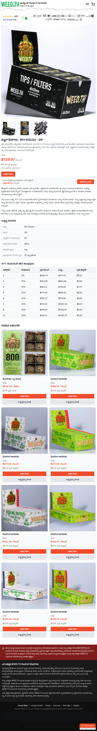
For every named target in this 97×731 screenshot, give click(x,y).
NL (40, 716)
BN (29, 714)
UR (10, 716)
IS (34, 718)
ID (66, 714)
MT (46, 718)
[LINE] (24, 18)
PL (44, 716)
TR (48, 716)
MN (14, 716)
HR (5, 718)
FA (55, 718)
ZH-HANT (29, 716)
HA (75, 718)
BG (14, 718)
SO (32, 721)
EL (57, 716)
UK (53, 716)
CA (38, 718)
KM (74, 714)
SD (70, 721)
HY (88, 714)
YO (83, 718)
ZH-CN (11, 714)
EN (5, 714)
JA (37, 714)
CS (61, 716)
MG (27, 721)
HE (59, 718)
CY (51, 718)
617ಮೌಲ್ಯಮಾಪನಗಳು (10, 19)
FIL (70, 714)
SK (91, 716)
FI (82, 716)
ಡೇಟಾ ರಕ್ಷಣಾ (66, 705)
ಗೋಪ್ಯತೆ (47, 705)
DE (41, 714)
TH (49, 714)
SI (6, 716)
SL (30, 718)
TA (36, 721)
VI (58, 714)
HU (65, 716)
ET (26, 718)
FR (45, 714)
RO (70, 716)
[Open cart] (93, 4)
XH (92, 718)
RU (33, 714)
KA (83, 714)
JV (23, 716)
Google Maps (23, 705)
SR (10, 718)
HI (16, 714)
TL (19, 716)
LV (22, 718)
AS (66, 721)
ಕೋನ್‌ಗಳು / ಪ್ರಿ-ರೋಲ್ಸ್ (12, 379)
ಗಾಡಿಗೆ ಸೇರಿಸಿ (8, 174)
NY (23, 721)
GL (42, 718)
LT (18, 718)
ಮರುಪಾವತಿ (56, 705)
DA (78, 716)
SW (70, 718)
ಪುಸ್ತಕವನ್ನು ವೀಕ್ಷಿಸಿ (86, 182)
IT (36, 716)
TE (40, 721)
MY (79, 714)
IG (87, 718)
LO (74, 721)
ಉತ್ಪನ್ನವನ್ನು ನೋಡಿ (24, 402)
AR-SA (64, 718)
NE (92, 714)
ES (20, 714)
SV (74, 716)
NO (86, 716)
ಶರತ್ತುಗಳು (76, 705)
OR (61, 721)
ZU (79, 718)
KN (49, 721)
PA (57, 721)
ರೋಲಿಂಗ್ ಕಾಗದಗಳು (59, 379)
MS (62, 714)
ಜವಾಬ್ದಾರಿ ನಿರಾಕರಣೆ (37, 705)
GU (53, 721)
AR (24, 714)
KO (54, 714)
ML (44, 721)
